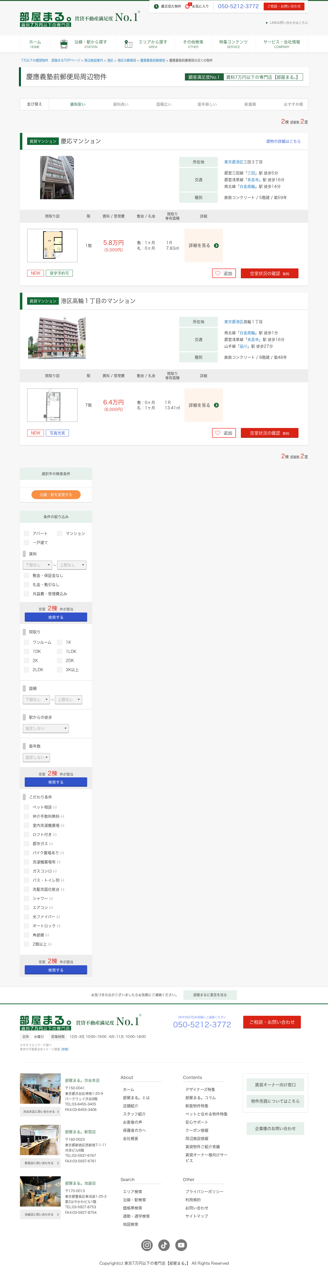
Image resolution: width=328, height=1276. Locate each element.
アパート (40, 533)
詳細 (65, 1049)
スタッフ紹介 (134, 1114)
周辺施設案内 (93, 60)
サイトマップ (196, 1216)
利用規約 (193, 1200)
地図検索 (130, 1224)
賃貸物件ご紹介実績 (202, 1147)
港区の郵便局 (126, 60)
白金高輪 (247, 186)
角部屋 (41, 935)
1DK (37, 651)
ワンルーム (42, 642)
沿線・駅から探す (90, 44)
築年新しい (207, 104)
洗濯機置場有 (47, 862)
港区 (110, 60)
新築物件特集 (196, 1106)
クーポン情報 (196, 1130)
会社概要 (130, 1138)
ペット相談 (45, 807)
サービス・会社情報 (281, 44)
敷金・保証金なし (48, 575)
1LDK (71, 651)
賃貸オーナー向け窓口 (275, 1085)
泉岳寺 (253, 180)
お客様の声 (132, 1122)
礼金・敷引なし (46, 585)
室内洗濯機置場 (48, 825)
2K (35, 661)
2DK (70, 661)
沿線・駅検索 (134, 1200)
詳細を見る (199, 245)
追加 (228, 273)
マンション (75, 533)
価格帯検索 (132, 1208)
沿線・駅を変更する (56, 494)
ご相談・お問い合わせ (284, 6)
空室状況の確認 (269, 273)
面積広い (164, 104)
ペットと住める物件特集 (206, 1114)
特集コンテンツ (233, 44)
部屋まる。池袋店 (80, 1183)
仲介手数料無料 (48, 816)
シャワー (43, 898)
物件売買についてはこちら (275, 1101)
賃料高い (120, 104)
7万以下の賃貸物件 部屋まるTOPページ (50, 60)
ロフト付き (45, 834)
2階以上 (42, 944)
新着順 (250, 104)
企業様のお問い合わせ (275, 1129)
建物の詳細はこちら (283, 141)
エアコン (43, 908)
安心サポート (196, 1122)
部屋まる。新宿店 (80, 1132)
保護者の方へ (134, 1130)
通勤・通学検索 (136, 1216)
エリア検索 (132, 1192)
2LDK (38, 670)
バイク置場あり (48, 853)
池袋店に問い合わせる (39, 1214)
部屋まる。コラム (200, 1098)
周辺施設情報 (196, 1138)
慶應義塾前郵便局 (152, 60)
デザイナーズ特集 (200, 1089)
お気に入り (200, 6)
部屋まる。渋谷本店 (82, 1080)
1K (68, 642)
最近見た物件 (171, 6)
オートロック (47, 926)
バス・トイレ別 (48, 880)
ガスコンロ (45, 871)
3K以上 (72, 670)
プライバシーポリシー (204, 1192)
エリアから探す (153, 44)
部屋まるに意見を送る (210, 995)
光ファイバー (46, 917)
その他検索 (193, 44)
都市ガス (43, 844)
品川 (243, 346)
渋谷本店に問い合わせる (39, 1111)
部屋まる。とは (136, 1098)
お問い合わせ (196, 1208)
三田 (251, 173)
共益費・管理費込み (50, 594)
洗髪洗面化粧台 (48, 889)
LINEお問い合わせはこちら (289, 22)
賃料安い (77, 104)
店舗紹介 (130, 1106)
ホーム (35, 44)
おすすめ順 (293, 104)
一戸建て (40, 543)
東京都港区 (233, 162)
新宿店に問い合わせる (39, 1163)
